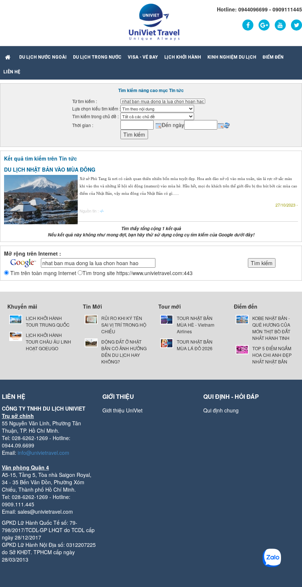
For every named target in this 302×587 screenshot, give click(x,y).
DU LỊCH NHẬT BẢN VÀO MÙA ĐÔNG (49, 169)
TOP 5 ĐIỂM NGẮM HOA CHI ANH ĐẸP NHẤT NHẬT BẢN (272, 355)
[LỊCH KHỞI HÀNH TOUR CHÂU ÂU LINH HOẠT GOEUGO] (15, 336)
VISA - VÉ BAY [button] (143, 57)
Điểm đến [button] (273, 57)
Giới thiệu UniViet (122, 410)
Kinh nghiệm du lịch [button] (231, 57)
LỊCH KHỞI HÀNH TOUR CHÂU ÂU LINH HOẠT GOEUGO (48, 341)
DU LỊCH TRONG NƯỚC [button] (97, 57)
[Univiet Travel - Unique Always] (154, 21)
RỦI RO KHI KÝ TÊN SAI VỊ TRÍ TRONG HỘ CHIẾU (123, 324)
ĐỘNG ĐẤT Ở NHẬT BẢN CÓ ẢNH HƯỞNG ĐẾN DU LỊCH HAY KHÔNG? (124, 351)
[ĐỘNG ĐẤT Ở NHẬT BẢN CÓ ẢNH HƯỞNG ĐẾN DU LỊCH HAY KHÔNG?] (91, 342)
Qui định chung (221, 410)
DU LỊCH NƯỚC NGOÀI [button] (43, 57)
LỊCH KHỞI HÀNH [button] (182, 57)
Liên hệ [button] (11, 71)
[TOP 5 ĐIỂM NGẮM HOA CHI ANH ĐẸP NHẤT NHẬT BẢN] (242, 349)
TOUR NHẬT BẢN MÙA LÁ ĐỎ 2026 (195, 344)
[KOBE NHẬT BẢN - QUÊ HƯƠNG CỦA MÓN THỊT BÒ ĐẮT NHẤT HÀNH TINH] (242, 319)
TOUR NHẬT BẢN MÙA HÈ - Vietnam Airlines (195, 324)
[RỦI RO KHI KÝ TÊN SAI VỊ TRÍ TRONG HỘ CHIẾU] (91, 319)
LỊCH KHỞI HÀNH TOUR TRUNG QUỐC (48, 321)
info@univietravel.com (43, 452)
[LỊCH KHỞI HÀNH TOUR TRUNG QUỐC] (15, 319)
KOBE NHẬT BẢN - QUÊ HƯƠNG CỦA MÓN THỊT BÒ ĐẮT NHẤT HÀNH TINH (271, 328)
